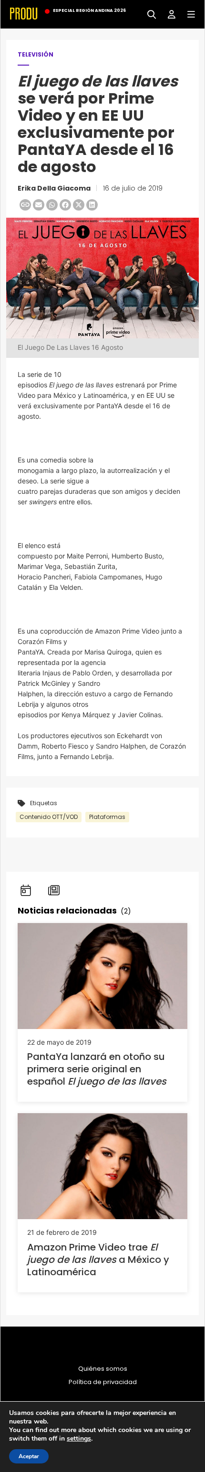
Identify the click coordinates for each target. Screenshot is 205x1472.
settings (79, 1438)
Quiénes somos (102, 1369)
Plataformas (107, 817)
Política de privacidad (103, 1382)
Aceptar (29, 1456)
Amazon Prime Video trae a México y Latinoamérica (98, 1260)
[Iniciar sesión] (168, 13)
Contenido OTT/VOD (49, 817)
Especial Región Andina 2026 (89, 10)
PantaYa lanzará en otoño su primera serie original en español (96, 1069)
